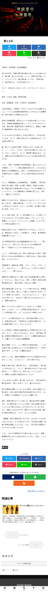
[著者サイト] (13, 477)
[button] (43, 346)
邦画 (6, 447)
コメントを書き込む (24, 563)
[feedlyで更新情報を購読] (35, 477)
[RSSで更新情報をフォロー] (24, 483)
